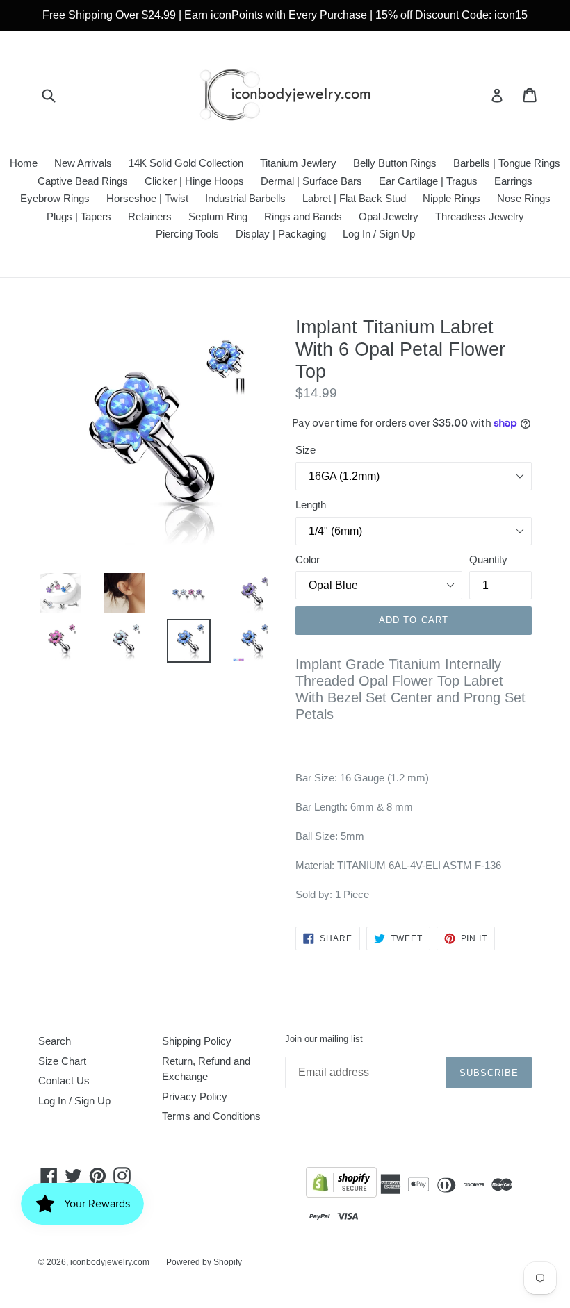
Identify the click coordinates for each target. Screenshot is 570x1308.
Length (310, 505)
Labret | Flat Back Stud (354, 198)
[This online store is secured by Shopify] (341, 1184)
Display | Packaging (281, 234)
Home (24, 163)
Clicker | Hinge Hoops (194, 181)
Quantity (488, 559)
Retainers (150, 216)
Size (305, 450)
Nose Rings (524, 198)
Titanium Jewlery (298, 163)
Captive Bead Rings (83, 181)
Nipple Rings (451, 198)
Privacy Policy (194, 1096)
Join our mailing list (324, 1039)
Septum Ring (217, 216)
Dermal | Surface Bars (311, 181)
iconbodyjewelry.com (109, 1262)
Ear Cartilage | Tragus (428, 181)
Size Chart (62, 1061)
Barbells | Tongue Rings (506, 163)
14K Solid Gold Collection (186, 163)
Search (54, 1041)
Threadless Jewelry (479, 216)
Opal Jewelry (388, 216)
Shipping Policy (196, 1041)
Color (307, 559)
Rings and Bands (303, 216)
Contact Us (64, 1080)
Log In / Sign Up (379, 234)
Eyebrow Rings (55, 198)
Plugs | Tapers (79, 216)
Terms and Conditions (211, 1116)
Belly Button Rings (395, 163)
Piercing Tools (187, 234)
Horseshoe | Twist (147, 198)
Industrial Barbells (245, 198)
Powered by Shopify (204, 1262)
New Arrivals (83, 163)
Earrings (513, 181)
